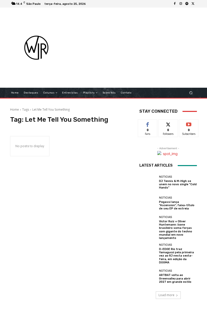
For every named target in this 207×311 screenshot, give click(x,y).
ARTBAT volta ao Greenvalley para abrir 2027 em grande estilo (175, 278)
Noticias (165, 176)
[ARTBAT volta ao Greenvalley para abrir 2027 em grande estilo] (148, 276)
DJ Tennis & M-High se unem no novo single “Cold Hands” (178, 184)
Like (148, 123)
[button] (191, 93)
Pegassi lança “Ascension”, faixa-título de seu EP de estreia (176, 205)
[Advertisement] (137, 47)
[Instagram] (181, 4)
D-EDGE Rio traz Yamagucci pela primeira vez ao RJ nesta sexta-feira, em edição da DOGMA (176, 255)
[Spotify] (187, 4)
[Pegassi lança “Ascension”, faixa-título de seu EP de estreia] (148, 203)
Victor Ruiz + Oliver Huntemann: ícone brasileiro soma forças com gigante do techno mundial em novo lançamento (175, 230)
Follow (168, 123)
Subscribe (189, 123)
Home (14, 109)
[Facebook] (175, 4)
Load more (166, 295)
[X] (193, 4)
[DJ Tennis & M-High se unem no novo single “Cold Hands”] (148, 182)
